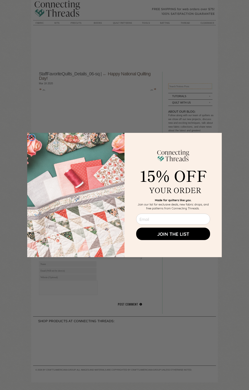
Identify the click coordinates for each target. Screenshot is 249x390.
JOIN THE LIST (173, 233)
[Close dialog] (32, 137)
